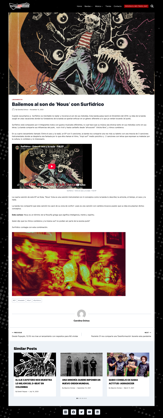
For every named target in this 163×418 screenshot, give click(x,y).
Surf (29, 300)
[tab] (77, 398)
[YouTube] (89, 412)
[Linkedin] (97, 412)
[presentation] (35, 364)
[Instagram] (65, 412)
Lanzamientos (17, 99)
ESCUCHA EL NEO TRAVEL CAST (136, 6)
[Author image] (13, 109)
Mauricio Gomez (69, 388)
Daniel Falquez (22, 391)
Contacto (118, 6)
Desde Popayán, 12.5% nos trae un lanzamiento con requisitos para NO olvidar (45, 334)
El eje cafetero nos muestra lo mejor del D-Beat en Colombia (34, 383)
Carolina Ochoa (23, 109)
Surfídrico (37, 300)
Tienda (108, 6)
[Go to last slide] (17, 374)
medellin (21, 300)
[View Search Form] (152, 6)
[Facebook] (73, 412)
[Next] (145, 374)
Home (79, 6)
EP (14, 300)
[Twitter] (81, 412)
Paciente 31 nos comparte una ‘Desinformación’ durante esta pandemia (121, 334)
